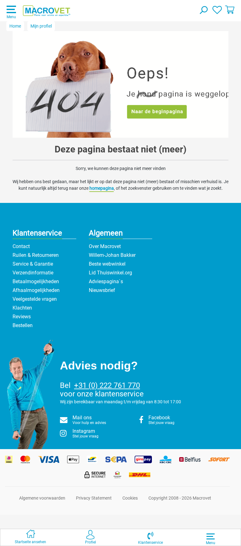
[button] (150, 537)
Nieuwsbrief (102, 290)
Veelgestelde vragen (35, 299)
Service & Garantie (33, 264)
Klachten (22, 308)
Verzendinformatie (33, 273)
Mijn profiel (41, 26)
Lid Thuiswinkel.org (110, 273)
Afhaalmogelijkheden (36, 290)
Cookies (130, 498)
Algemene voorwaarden (42, 498)
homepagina (101, 188)
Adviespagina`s (106, 281)
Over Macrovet (105, 246)
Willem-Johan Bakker (112, 255)
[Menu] (210, 536)
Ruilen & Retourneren (36, 255)
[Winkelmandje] (230, 9)
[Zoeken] (203, 10)
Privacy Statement (94, 498)
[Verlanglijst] (217, 9)
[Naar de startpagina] (46, 11)
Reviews (22, 317)
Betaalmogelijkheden (36, 281)
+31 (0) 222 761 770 (107, 385)
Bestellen (23, 325)
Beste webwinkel (107, 264)
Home (15, 26)
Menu (11, 17)
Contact (21, 246)
